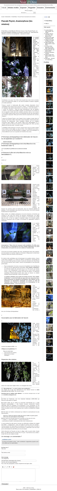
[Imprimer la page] (47, 17)
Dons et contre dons (8, 351)
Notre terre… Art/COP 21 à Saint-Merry (50, 59)
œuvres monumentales (8, 404)
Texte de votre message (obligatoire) (9, 462)
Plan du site (19, 489)
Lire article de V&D (9, 346)
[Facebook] (46, 17)
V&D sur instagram (28, 10)
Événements (7, 16)
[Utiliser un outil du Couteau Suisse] (13, 467)
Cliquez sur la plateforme (8, 348)
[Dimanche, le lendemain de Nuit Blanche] (49, 216)
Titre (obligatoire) (5, 458)
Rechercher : (23, 12)
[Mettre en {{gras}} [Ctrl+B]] (2, 467)
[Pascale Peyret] (49, 68)
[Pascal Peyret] (49, 90)
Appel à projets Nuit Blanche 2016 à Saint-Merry (50, 56)
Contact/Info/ (33, 489)
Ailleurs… (47, 23)
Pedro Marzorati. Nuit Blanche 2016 (49, 50)
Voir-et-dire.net (7, 388)
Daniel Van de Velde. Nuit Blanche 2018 (49, 38)
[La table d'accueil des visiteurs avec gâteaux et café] (49, 201)
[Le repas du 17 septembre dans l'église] (49, 290)
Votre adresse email (5, 452)
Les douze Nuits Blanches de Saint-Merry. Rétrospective (49, 47)
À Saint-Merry (14, 16)
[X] (49, 17)
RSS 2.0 (39, 489)
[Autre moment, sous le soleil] (49, 261)
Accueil (2, 16)
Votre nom (3, 448)
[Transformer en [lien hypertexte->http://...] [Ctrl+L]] (7, 467)
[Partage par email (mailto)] (44, 17)
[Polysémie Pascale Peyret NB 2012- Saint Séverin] (49, 75)
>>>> (3, 160)
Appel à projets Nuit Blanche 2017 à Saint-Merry (50, 43)
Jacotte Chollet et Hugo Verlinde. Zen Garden (49, 31)
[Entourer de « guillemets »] (11, 467)
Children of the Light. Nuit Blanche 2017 (49, 40)
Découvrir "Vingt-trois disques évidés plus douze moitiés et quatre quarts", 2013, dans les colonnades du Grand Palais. (20, 416)
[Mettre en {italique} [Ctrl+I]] (5, 467)
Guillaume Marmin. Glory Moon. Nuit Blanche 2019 (49, 35)
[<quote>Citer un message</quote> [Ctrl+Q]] (9, 467)
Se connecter (25, 489)
